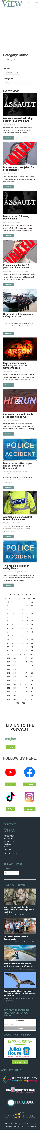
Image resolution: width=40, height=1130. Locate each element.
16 (13, 602)
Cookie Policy (31, 1127)
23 (17, 606)
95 (17, 651)
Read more (8, 138)
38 (32, 613)
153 (31, 692)
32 (32, 609)
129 (8, 677)
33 (8, 613)
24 (22, 606)
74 (32, 636)
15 (8, 602)
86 (32, 643)
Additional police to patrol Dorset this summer (17, 518)
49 (27, 621)
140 (14, 684)
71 (17, 636)
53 (17, 624)
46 (13, 621)
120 (14, 669)
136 (20, 680)
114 (8, 665)
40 (13, 617)
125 (14, 673)
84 (22, 643)
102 (25, 654)
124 (8, 673)
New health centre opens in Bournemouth (16, 938)
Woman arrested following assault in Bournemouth (18, 120)
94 (13, 651)
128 (31, 673)
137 (26, 680)
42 (22, 617)
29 (17, 609)
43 (27, 617)
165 (17, 703)
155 (14, 695)
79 (27, 639)
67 (27, 632)
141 (20, 684)
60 (22, 628)
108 (31, 658)
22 (13, 606)
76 (13, 639)
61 (27, 628)
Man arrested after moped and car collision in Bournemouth (18, 466)
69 (8, 636)
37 (27, 613)
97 (27, 651)
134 (8, 680)
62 (32, 628)
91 (27, 647)
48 (22, 621)
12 (24, 598)
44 (32, 617)
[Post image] (20, 104)
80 (32, 639)
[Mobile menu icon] (36, 3)
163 (31, 699)
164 (11, 703)
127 (26, 673)
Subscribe (20, 1021)
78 (22, 639)
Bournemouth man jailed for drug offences (18, 169)
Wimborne (10, 371)
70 (13, 636)
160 (14, 699)
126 (20, 673)
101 (19, 654)
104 (8, 658)
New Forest (10, 915)
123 (31, 669)
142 (26, 684)
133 (31, 677)
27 (8, 609)
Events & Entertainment (10, 969)
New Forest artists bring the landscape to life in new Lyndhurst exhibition (19, 909)
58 (13, 628)
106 (20, 658)
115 (14, 665)
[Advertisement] (20, 27)
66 (22, 632)
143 (31, 684)
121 (20, 669)
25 (27, 606)
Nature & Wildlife (25, 998)
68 (32, 632)
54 (22, 624)
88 (13, 647)
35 (17, 613)
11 (19, 598)
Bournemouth (7, 124)
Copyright (8, 1127)
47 (17, 621)
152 (26, 692)
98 (32, 651)
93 (8, 651)
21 (8, 606)
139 (8, 684)
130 (14, 677)
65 (17, 632)
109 (8, 662)
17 (17, 602)
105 (14, 658)
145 (14, 688)
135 (14, 680)
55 (27, 624)
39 (8, 617)
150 (14, 692)
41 (17, 617)
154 (8, 695)
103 (31, 654)
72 (22, 636)
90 (22, 647)
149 (8, 692)
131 (20, 677)
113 (31, 662)
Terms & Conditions (27, 1124)
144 (8, 688)
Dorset (9, 523)
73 (27, 636)
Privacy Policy (19, 1127)
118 (31, 665)
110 (14, 662)
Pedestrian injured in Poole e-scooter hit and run (18, 416)
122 (26, 669)
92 (32, 647)
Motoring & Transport (22, 472)
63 (8, 632)
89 (17, 647)
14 (34, 598)
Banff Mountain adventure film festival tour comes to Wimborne (18, 965)
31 (27, 609)
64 (13, 632)
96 (22, 651)
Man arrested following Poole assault (16, 217)
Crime (13, 124)
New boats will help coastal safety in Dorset (18, 315)
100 (13, 654)
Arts (5, 915)
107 (26, 658)
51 (8, 624)
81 (8, 643)
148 (31, 688)
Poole (9, 222)
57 (8, 628)
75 (8, 639)
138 (31, 680)
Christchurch (16, 998)
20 (32, 602)
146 (20, 688)
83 (17, 643)
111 (20, 662)
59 (17, 628)
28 (13, 609)
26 (32, 606)
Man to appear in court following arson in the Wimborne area (15, 365)
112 (26, 662)
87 (8, 647)
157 (26, 695)
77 (17, 639)
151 (20, 692)
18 (22, 602)
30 (22, 609)
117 (26, 665)
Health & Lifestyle (17, 942)
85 (27, 643)
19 (27, 602)
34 (13, 613)
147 (26, 688)
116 (20, 665)
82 (13, 643)
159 (8, 699)
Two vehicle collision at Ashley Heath (16, 567)
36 (22, 613)
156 (20, 695)
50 (32, 621)
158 (31, 695)
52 (13, 624)
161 (20, 699)
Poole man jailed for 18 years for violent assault (16, 266)
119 (8, 669)
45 (8, 621)
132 (26, 677)
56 (32, 624)
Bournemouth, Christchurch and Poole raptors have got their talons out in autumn (19, 993)
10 (14, 598)
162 (26, 699)
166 (23, 703)
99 (8, 654)
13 (29, 598)
